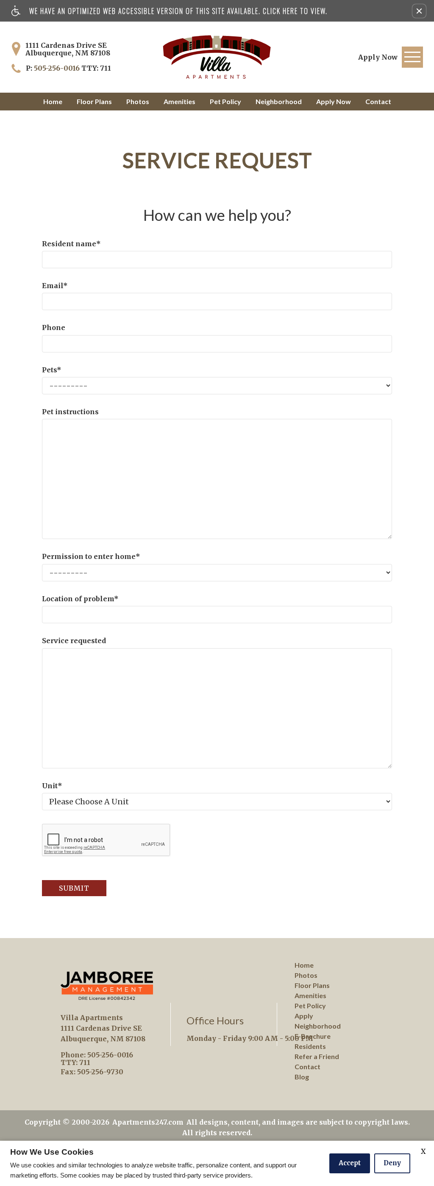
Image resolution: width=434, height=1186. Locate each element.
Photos (137, 101)
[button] (419, 11)
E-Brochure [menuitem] (313, 1036)
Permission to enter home (91, 556)
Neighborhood (279, 101)
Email (55, 285)
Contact (378, 101)
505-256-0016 (72, 68)
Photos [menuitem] (306, 975)
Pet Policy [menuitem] (310, 1006)
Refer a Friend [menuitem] (317, 1056)
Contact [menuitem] (307, 1066)
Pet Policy (225, 101)
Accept (350, 1163)
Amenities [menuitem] (310, 995)
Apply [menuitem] (304, 1016)
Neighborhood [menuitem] (318, 1026)
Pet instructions (70, 412)
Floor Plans (94, 101)
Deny (392, 1163)
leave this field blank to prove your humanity (42, 118)
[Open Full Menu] (412, 57)
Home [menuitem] (304, 965)
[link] (378, 57)
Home (52, 101)
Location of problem (80, 599)
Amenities (179, 101)
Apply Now (333, 101)
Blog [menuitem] (302, 1077)
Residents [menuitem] (310, 1046)
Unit (52, 786)
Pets (51, 370)
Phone (53, 327)
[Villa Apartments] (217, 57)
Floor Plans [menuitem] (312, 985)
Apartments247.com (148, 1122)
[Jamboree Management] (107, 985)
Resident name (71, 244)
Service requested (74, 640)
